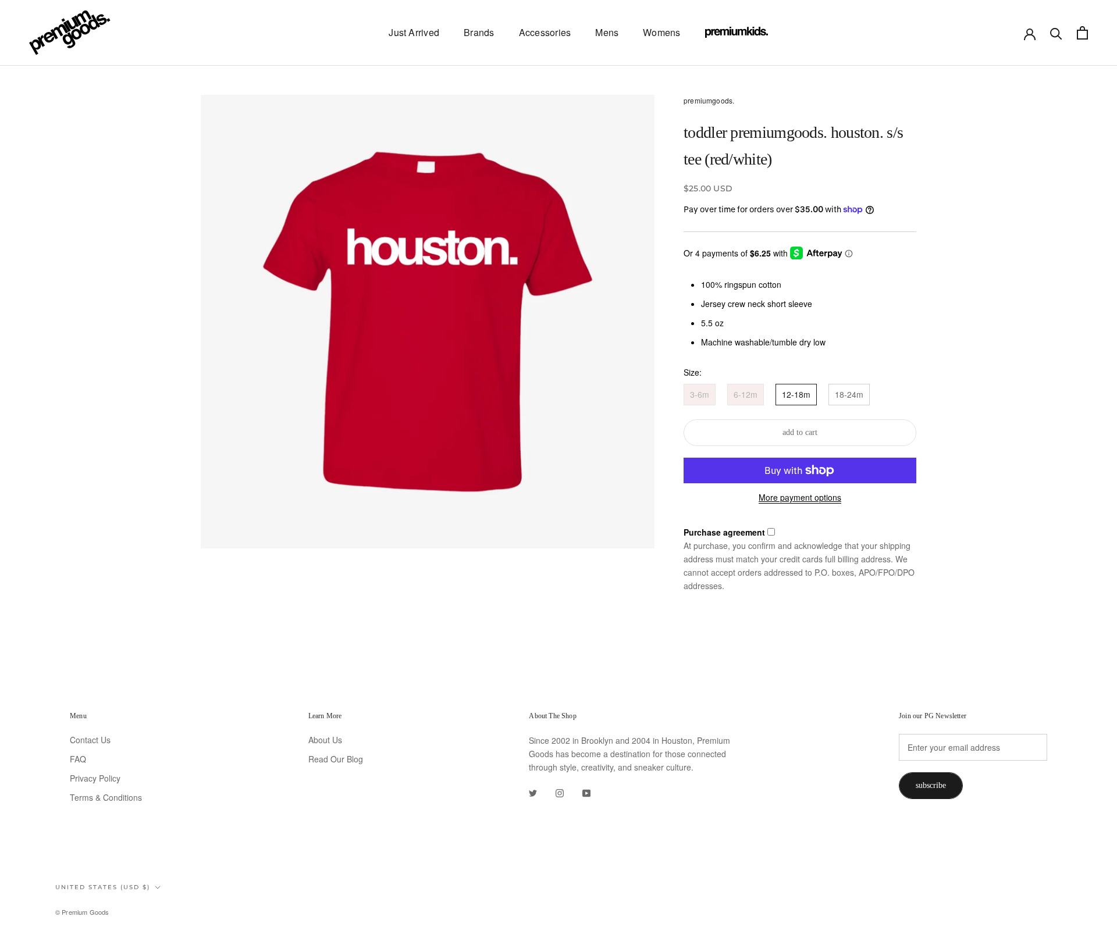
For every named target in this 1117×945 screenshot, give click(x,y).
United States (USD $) (102, 887)
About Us (325, 740)
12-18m (796, 394)
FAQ (78, 759)
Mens (606, 32)
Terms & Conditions (106, 797)
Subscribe (931, 785)
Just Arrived (414, 32)
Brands (479, 32)
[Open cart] (1082, 33)
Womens (661, 32)
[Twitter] (533, 792)
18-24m (849, 394)
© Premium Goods (82, 912)
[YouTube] (586, 792)
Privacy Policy (95, 778)
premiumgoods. (709, 100)
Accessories (545, 32)
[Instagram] (560, 792)
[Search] (1056, 33)
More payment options (800, 497)
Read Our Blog (335, 759)
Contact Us (90, 740)
